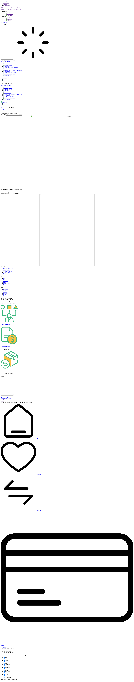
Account (4, 647)
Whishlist (38, 474)
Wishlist (5, 4)
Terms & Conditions (7, 271)
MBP (10, 19)
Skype (4, 294)
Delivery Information (8, 268)
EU (10, 20)
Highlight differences (9, 652)
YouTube (5, 292)
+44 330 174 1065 (5, 397)
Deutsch (11, 14)
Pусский (11, 15)
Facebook (5, 289)
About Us (5, 1)
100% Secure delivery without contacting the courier (12, 7)
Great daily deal (5, 346)
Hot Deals (4, 78)
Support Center (6, 272)
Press (4, 284)
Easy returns (4, 371)
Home (4, 109)
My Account (6, 3)
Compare (38, 510)
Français (11, 12)
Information (6, 279)
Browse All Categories (6, 61)
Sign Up (2, 399)
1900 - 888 (3, 107)
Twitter (4, 290)
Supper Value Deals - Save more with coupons (11, 9)
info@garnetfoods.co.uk (6, 398)
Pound (10, 17)
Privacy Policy (6, 270)
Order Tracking (6, 5)
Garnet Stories (6, 283)
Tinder (4, 295)
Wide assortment (5, 324)
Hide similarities (8, 651)
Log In (2, 401)
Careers (5, 273)
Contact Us (5, 278)
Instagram (5, 293)
